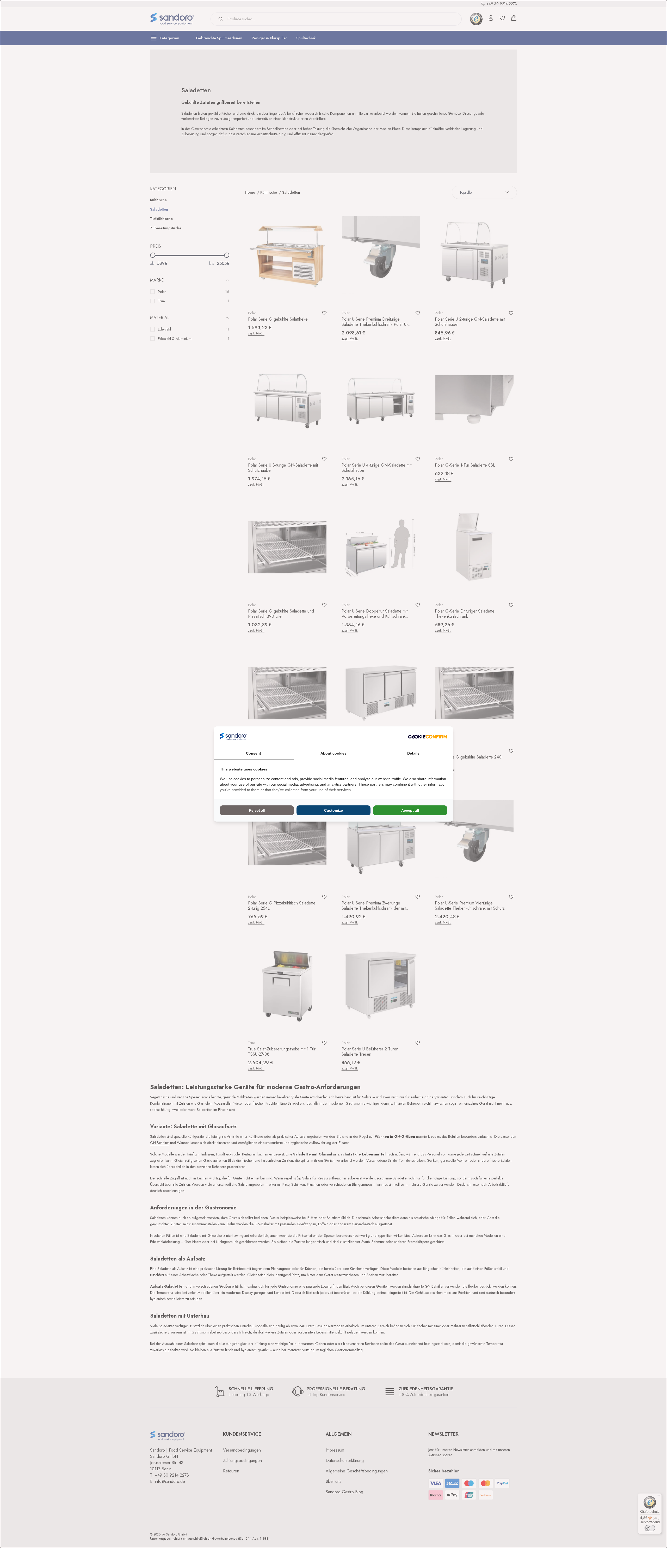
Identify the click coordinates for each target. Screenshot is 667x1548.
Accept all (410, 810)
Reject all (257, 810)
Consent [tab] (253, 753)
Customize (333, 810)
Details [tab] (413, 753)
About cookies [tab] (333, 753)
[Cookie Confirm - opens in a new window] (427, 737)
